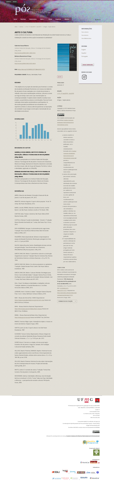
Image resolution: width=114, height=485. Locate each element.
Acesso (15, 1)
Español (84, 53)
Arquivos (58, 19)
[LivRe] (88, 473)
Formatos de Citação (65, 301)
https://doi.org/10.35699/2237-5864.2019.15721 (31, 69)
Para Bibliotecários (86, 38)
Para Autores (85, 35)
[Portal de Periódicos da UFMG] (99, 463)
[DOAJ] (55, 473)
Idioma (67, 19)
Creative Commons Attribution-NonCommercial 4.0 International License (65, 122)
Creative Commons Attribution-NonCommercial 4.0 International (82, 436)
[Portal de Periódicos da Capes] (81, 473)
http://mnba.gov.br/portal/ (22, 317)
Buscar (98, 19)
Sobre (42, 19)
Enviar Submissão (88, 64)
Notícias (23, 19)
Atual (50, 19)
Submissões (33, 19)
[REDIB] (93, 473)
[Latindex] (93, 463)
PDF (60, 76)
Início (16, 26)
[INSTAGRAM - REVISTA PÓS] (90, 80)
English (84, 49)
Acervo (21, 26)
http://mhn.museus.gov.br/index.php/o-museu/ (28, 309)
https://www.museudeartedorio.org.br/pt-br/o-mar (29, 300)
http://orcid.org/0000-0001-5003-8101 (25, 53)
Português (85, 56)
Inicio (15, 19)
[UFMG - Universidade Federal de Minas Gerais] (85, 403)
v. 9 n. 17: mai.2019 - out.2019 (33, 26)
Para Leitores (85, 32)
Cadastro (8, 1)
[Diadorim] (72, 473)
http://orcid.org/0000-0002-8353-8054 (25, 63)
